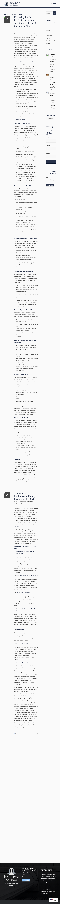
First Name (48, 145)
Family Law (16, 29)
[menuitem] (51, 3)
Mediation (22, 501)
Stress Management (50, 40)
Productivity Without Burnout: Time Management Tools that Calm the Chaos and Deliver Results (53, 61)
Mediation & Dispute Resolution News (28, 29)
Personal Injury (49, 35)
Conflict (47, 27)
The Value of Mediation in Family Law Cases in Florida (25, 496)
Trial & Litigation (49, 43)
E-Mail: (48, 137)
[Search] (51, 3)
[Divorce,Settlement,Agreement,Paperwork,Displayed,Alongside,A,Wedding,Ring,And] (7, 19)
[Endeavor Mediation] (12, 3)
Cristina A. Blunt (30, 486)
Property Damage (50, 38)
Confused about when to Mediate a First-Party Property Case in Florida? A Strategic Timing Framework (53, 98)
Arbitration (48, 25)
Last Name (48, 153)
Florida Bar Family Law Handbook (24, 110)
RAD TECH (39, 901)
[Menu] (54, 3)
